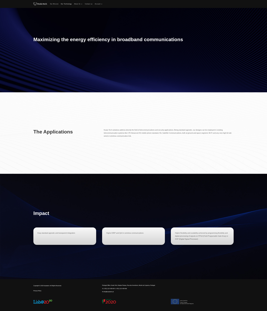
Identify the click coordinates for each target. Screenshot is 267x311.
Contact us (89, 4)
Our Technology (66, 4)
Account (98, 4)
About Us (77, 4)
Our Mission (54, 4)
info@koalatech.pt (108, 291)
